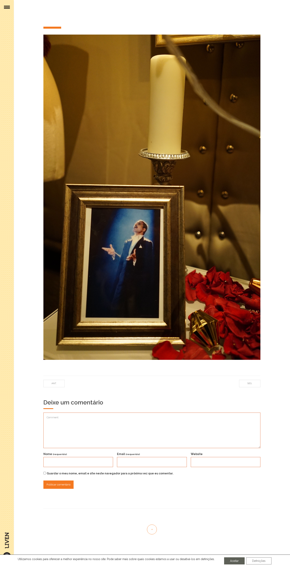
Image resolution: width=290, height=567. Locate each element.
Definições (259, 560)
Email (128, 454)
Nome (55, 454)
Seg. (249, 383)
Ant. (54, 383)
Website (197, 454)
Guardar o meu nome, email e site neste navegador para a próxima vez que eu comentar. (110, 473)
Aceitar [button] (234, 560)
